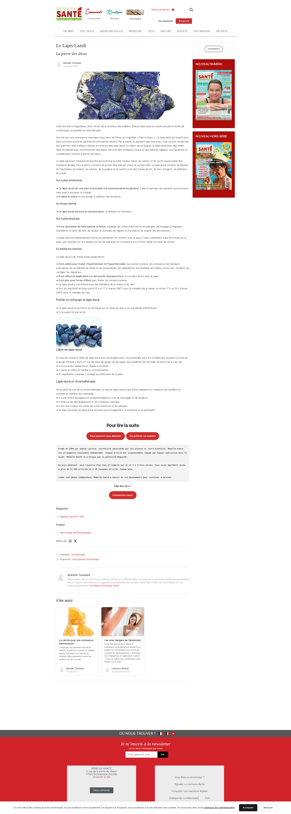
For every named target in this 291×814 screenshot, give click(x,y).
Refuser (268, 807)
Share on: (61, 541)
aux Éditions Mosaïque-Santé (104, 585)
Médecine (135, 31)
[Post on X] (75, 541)
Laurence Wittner (120, 668)
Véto (151, 31)
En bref (68, 31)
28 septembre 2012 (121, 671)
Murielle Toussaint (72, 63)
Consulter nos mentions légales (189, 791)
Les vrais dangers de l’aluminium (122, 640)
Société (182, 31)
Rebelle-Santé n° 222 (72, 516)
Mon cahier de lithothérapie (75, 532)
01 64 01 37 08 (101, 777)
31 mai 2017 (71, 671)
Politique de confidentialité (184, 798)
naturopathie (78, 559)
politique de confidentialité (219, 807)
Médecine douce (111, 31)
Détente (222, 31)
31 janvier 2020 (71, 66)
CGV (207, 798)
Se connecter (166, 21)
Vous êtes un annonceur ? (189, 777)
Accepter (248, 807)
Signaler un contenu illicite (189, 784)
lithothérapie (92, 559)
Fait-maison (202, 31)
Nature (166, 31)
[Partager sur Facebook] (70, 541)
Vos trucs (87, 31)
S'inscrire (184, 21)
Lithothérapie (78, 554)
